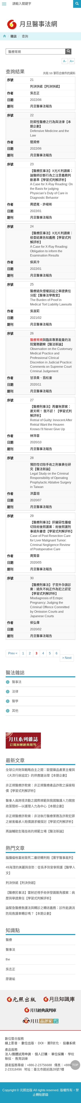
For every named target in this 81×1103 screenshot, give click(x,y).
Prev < (12, 653)
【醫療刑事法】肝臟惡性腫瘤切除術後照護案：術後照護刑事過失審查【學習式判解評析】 (52, 527)
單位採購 (57, 1054)
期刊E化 (53, 1043)
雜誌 (13, 36)
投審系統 (69, 1043)
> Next (66, 657)
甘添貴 (35, 377)
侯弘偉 (35, 622)
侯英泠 (35, 262)
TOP (75, 1065)
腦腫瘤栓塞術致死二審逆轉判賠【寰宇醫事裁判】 (40, 857)
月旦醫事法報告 (41, 106)
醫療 (9, 939)
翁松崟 (47, 377)
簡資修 (35, 142)
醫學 (15, 701)
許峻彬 (47, 204)
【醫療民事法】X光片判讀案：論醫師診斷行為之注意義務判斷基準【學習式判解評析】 (51, 175)
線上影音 (11, 1043)
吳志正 (35, 93)
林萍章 (35, 435)
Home (4, 35)
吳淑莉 (35, 311)
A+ (72, 61)
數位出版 (27, 1043)
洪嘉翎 (35, 493)
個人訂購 (41, 1054)
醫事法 (16, 682)
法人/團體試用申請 (18, 1054)
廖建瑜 (10, 979)
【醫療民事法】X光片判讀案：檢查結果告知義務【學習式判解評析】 (51, 237)
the (8, 959)
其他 (15, 710)
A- (64, 61)
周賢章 (35, 555)
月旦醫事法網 (37, 24)
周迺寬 (35, 204)
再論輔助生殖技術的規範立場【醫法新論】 (35, 831)
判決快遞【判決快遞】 (46, 86)
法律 (15, 691)
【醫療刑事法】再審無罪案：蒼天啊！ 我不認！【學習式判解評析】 (51, 411)
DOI (40, 1043)
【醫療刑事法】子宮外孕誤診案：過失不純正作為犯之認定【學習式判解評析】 (50, 589)
